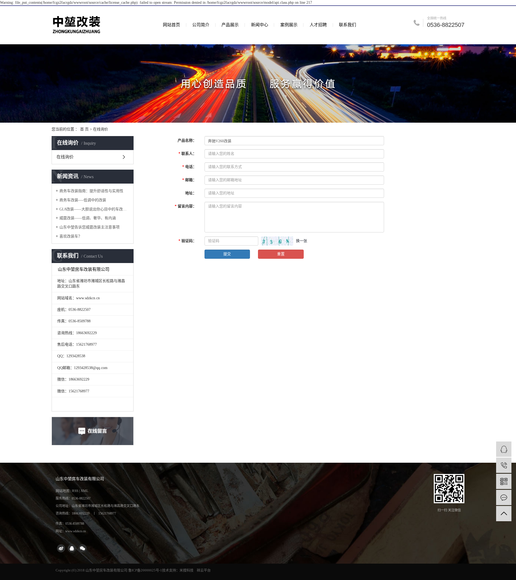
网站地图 (63, 491)
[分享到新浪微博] (61, 548)
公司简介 (200, 25)
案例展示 (289, 25)
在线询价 (65, 157)
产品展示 (230, 25)
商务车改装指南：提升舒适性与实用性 (91, 191)
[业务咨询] (503, 449)
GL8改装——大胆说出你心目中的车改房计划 (94, 209)
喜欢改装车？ (70, 236)
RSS (75, 491)
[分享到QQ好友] (72, 548)
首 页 (84, 129)
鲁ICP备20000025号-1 (145, 570)
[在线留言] (503, 497)
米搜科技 (187, 570)
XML (84, 491)
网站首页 (171, 25)
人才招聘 (318, 25)
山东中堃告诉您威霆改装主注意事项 (89, 227)
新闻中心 (259, 25)
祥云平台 (204, 570)
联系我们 (347, 25)
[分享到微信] (82, 548)
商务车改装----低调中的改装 (82, 200)
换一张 (301, 241)
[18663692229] (503, 465)
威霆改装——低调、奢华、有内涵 (87, 218)
